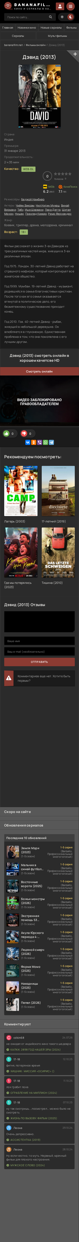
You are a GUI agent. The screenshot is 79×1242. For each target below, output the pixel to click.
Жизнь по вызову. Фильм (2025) (34, 1118)
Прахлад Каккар (36, 214)
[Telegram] (51, 442)
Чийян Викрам (25, 205)
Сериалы (18, 36)
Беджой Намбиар (32, 199)
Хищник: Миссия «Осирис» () (33, 1071)
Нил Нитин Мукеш (48, 205)
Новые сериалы (51, 27)
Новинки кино (27, 27)
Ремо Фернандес (59, 214)
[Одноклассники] (33, 442)
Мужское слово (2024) (28, 1165)
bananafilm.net (13, 45)
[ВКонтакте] (27, 442)
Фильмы (71, 27)
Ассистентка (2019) (26, 1140)
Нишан (19, 214)
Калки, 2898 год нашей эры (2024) (36, 1049)
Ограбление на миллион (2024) (34, 1093)
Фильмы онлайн (36, 45)
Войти (60, 6)
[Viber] (39, 442)
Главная (7, 27)
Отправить (39, 662)
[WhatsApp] (45, 442)
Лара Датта (53, 210)
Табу (20, 210)
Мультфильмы (57, 36)
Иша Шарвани (34, 210)
